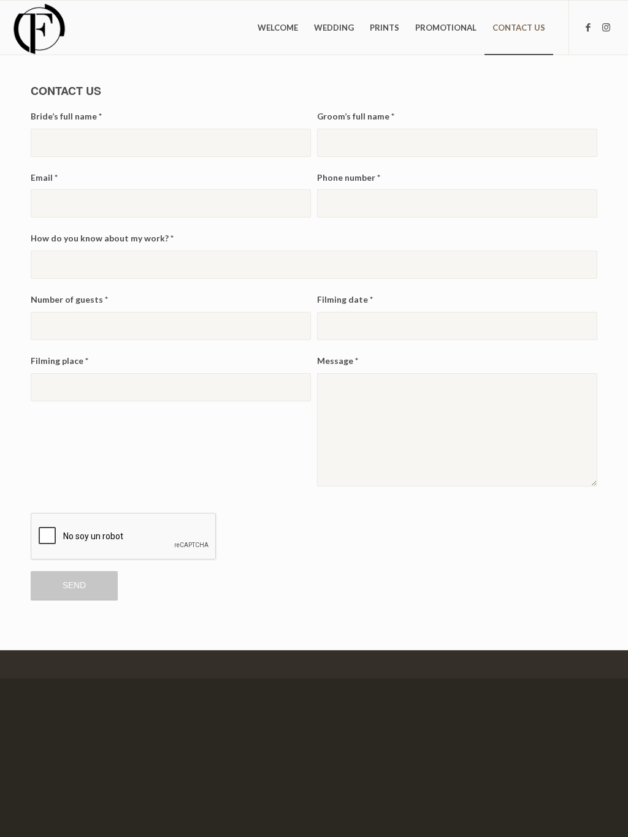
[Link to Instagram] (606, 27)
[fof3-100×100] (39, 28)
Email (44, 177)
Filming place (59, 360)
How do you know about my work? (102, 238)
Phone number (348, 177)
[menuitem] (278, 28)
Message (337, 360)
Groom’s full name (355, 116)
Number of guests (69, 299)
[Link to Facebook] (588, 27)
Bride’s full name (66, 116)
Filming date (345, 299)
